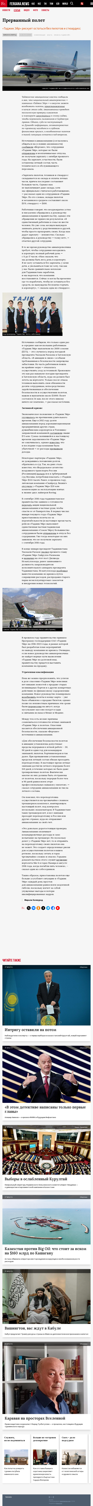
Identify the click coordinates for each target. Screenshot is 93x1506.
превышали (56, 448)
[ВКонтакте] (33, 908)
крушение (61, 859)
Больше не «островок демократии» (44, 1439)
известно (55, 442)
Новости (6, 10)
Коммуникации (39, 35)
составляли (56, 433)
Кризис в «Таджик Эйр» (62, 35)
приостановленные (55, 106)
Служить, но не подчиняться (14, 1439)
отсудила (27, 486)
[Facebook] (53, 908)
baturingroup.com (65, 1501)
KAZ (33, 3)
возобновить (29, 697)
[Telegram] (48, 908)
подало (41, 473)
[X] (29, 908)
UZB (57, 3)
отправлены (28, 153)
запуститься (43, 115)
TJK (45, 3)
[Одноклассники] (38, 908)
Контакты (8, 1497)
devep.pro (59, 1503)
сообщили (27, 147)
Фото (35, 10)
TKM (51, 3)
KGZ (39, 3)
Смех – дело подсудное (68, 1439)
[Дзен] (43, 908)
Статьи (17, 10)
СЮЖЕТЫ (45, 10)
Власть (49, 35)
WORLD (65, 3)
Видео (27, 10)
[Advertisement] (46, 934)
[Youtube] (58, 908)
